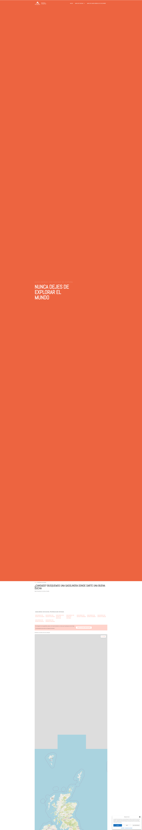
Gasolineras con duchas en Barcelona (60, 617)
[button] (139, 816)
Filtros (104, 636)
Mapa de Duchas (79, 3)
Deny (127, 825)
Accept (117, 825)
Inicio (71, 3)
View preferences (136, 825)
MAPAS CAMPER (43, 3)
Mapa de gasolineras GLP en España (96, 3)
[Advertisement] (68, 601)
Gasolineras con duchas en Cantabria (70, 617)
